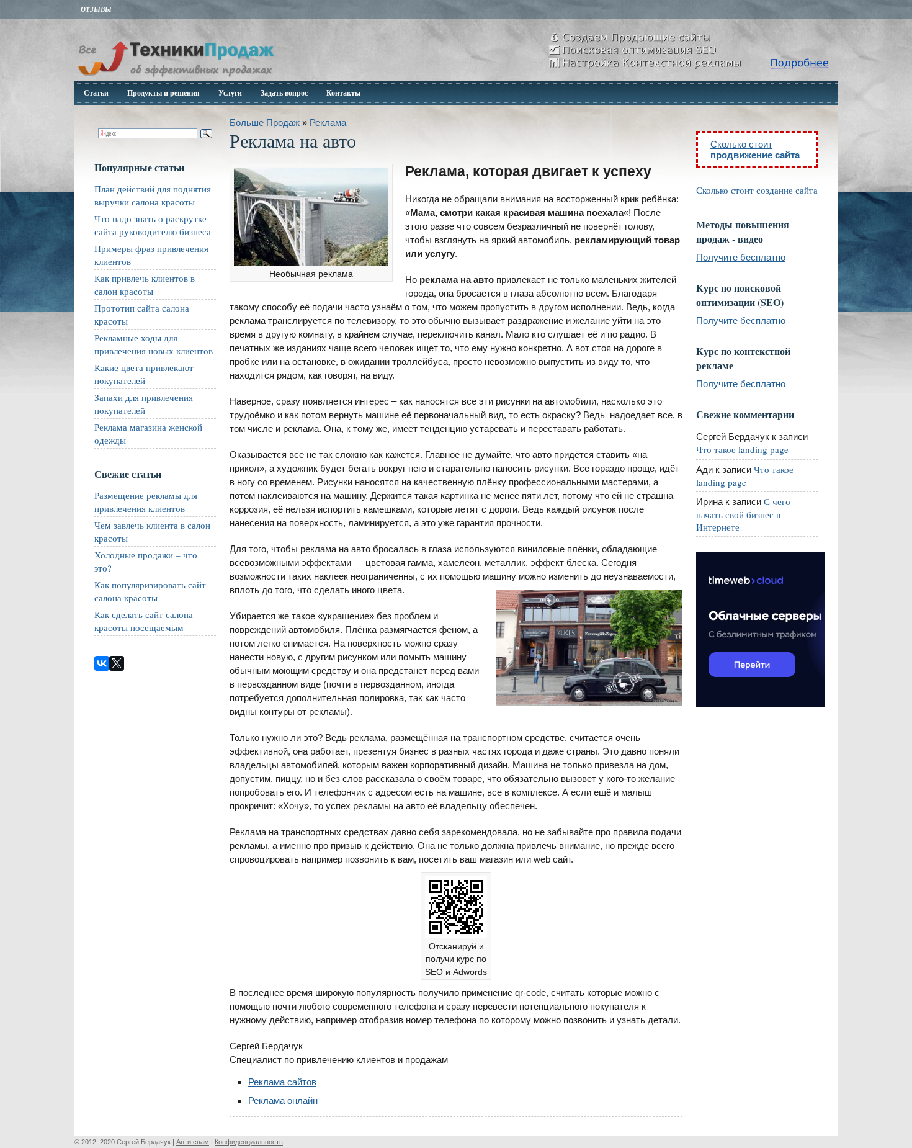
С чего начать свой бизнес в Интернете (743, 514)
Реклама (328, 122)
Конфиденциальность (249, 1142)
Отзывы (96, 9)
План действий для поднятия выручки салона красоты (152, 195)
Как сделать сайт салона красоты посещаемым (143, 621)
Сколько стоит (755, 149)
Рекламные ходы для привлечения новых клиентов (153, 344)
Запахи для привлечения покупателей (143, 403)
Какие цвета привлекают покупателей (144, 374)
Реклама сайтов (282, 1082)
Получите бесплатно (740, 257)
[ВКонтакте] (101, 663)
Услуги (230, 92)
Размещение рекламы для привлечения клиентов (145, 501)
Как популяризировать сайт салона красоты (150, 591)
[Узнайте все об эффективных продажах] (175, 78)
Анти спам (192, 1142)
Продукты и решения (163, 92)
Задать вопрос (284, 92)
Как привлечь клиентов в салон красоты (144, 284)
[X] (116, 663)
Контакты (343, 92)
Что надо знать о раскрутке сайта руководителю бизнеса (152, 225)
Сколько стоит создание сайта (757, 190)
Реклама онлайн (283, 1100)
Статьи (96, 92)
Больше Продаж (265, 122)
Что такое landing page (742, 449)
